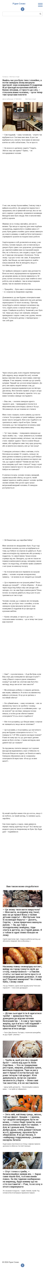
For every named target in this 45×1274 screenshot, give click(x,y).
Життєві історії (30, 99)
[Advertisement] (22, 45)
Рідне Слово (19, 3)
